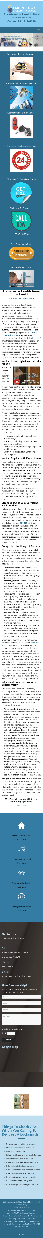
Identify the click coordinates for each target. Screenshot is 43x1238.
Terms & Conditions (10, 1221)
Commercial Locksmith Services (21, 83)
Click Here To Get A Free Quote (21, 179)
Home (5, 1216)
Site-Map (31, 1221)
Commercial (24, 1216)
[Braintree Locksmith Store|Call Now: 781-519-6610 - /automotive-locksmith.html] (21, 872)
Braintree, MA (15, 298)
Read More (21, 839)
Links (38, 1221)
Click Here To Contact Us (21, 208)
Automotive (35, 1216)
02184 (18, 805)
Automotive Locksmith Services (22, 112)
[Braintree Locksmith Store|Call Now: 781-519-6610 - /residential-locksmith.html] (21, 825)
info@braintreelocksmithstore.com (17, 976)
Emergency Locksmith (21, 906)
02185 (24, 805)
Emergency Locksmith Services (21, 146)
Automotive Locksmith (21, 883)
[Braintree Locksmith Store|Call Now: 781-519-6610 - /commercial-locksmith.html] (21, 849)
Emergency (12, 1219)
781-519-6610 (27, 21)
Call (22, 1235)
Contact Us (31, 1219)
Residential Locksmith (21, 267)
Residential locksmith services (21, 54)
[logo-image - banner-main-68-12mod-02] (21, 40)
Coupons (21, 1219)
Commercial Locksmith (21, 859)
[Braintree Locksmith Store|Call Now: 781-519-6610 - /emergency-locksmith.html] (21, 896)
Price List (22, 1221)
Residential (13, 1216)
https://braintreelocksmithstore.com (21, 1210)
